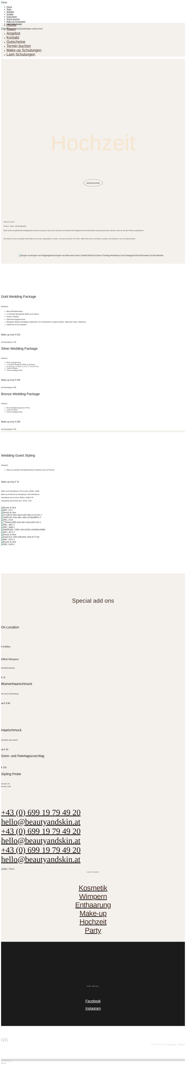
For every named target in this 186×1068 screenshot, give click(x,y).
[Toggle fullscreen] (8, 1060)
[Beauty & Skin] (4, 2)
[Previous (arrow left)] (2, 1063)
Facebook (93, 1001)
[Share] (5, 1060)
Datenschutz (171, 1044)
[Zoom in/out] (10, 1060)
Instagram (93, 1008)
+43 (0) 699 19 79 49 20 (41, 812)
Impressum (181, 1044)
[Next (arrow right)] (5, 1063)
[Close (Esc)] (2, 1060)
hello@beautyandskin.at (40, 821)
